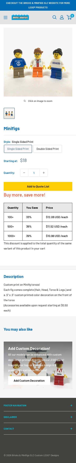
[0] (69, 17)
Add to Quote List (38, 186)
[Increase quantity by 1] (44, 173)
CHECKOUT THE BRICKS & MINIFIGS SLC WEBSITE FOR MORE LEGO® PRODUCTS (38, 5)
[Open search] (55, 17)
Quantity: (9, 172)
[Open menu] (5, 17)
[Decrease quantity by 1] (24, 173)
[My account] (62, 17)
